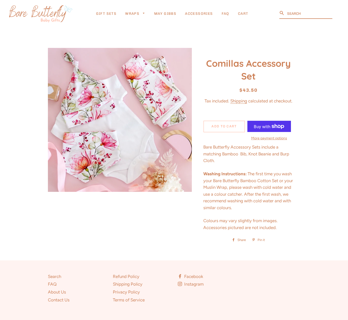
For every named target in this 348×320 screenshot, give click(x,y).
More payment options (269, 138)
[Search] (282, 13)
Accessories (199, 13)
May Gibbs (165, 13)
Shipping (238, 100)
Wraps (132, 13)
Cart (243, 13)
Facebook (193, 276)
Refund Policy (126, 276)
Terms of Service (129, 299)
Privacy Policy (126, 292)
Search (54, 276)
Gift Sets (106, 13)
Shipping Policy (127, 284)
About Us (57, 292)
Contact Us (59, 299)
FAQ (225, 13)
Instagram (193, 284)
